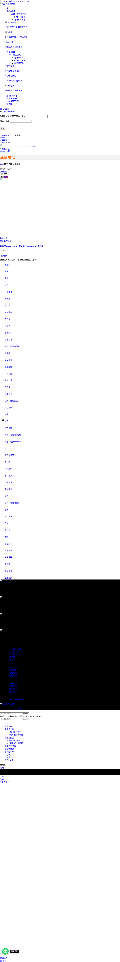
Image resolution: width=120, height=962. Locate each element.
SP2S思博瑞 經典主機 (13, 47)
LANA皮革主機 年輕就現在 (16, 27)
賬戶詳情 (13, 686)
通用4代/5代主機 (16, 735)
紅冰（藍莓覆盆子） (13, 401)
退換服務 (13, 670)
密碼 (4, 121)
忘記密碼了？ (5, 135)
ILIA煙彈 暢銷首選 (12, 71)
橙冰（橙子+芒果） (13, 346)
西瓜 (6, 523)
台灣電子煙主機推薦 (17, 14)
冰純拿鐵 (8, 312)
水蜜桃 (7, 353)
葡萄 (6, 278)
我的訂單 (13, 684)
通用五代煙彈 (19, 60)
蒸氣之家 (18, 709)
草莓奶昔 (8, 483)
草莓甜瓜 (8, 489)
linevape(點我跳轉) (16, 699)
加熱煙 (12, 657)
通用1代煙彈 (14, 741)
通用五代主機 (19, 20)
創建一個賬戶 (9, 112)
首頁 (2, 164)
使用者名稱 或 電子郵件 (12, 116)
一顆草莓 (8, 292)
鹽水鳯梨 (8, 578)
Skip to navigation (7, 1)
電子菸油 (13, 654)
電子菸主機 (14, 652)
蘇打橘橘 (8, 517)
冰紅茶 (7, 306)
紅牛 (6, 414)
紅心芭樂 (8, 408)
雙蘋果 (7, 544)
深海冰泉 (8, 360)
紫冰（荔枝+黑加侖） (14, 435)
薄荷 (6, 285)
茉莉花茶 (8, 476)
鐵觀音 (7, 537)
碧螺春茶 (8, 394)
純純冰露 (8, 428)
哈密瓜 (7, 265)
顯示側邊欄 (4, 172)
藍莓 (6, 510)
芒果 (6, 272)
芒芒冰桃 (8, 469)
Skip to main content (21, 1)
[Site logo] (7, 4)
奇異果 (7, 319)
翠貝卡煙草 (9, 455)
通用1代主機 (14, 732)
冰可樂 (7, 299)
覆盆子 (7, 530)
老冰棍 (7, 462)
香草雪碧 (8, 557)
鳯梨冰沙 (8, 571)
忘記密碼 (13, 689)
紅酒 (6, 421)
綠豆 (6, 448)
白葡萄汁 (8, 380)
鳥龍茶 (7, 564)
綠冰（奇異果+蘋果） (14, 442)
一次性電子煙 (15, 649)
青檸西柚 (8, 551)
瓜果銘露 (8, 367)
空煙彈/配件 (19, 63)
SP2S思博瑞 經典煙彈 (13, 91)
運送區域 (13, 676)
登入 (2, 128)
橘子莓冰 (8, 340)
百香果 (7, 387)
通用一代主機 (19, 17)
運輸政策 (13, 673)
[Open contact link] (5, 951)
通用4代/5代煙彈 (16, 743)
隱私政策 (13, 668)
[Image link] (10, 22)
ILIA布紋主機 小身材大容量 (16, 37)
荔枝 (6, 496)
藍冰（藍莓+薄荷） (13, 503)
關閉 (2, 768)
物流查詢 (13, 692)
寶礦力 (7, 326)
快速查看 (4, 238)
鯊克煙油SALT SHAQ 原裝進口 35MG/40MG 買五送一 (22, 246)
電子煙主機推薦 (15, 55)
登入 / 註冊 (9, 760)
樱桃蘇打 (8, 333)
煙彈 (11, 660)
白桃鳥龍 (8, 374)
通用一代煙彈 (19, 58)
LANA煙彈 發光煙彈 (13, 81)
